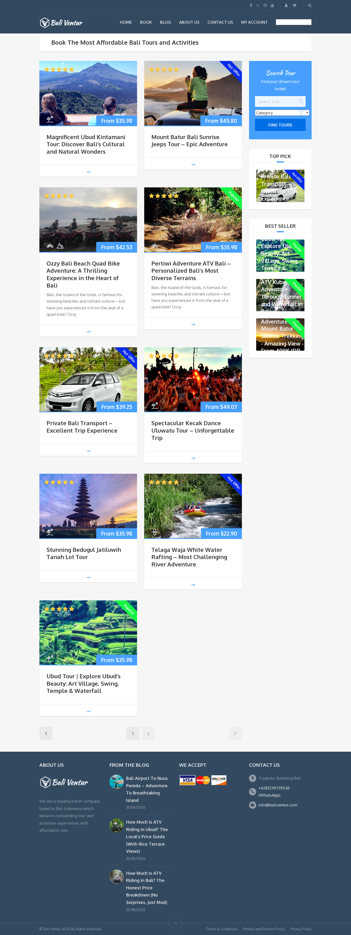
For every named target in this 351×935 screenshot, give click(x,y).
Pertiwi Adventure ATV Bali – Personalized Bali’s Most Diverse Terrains (191, 271)
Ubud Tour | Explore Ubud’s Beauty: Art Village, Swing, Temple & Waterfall (84, 683)
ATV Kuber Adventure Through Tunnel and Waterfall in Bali (282, 296)
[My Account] (287, 5)
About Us (189, 22)
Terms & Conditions (221, 929)
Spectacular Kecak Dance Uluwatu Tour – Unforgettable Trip (192, 430)
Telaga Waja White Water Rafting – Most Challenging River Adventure (189, 557)
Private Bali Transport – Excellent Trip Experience (82, 426)
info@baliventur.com (278, 804)
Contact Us (220, 22)
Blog (165, 22)
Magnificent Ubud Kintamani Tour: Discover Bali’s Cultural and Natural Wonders (86, 144)
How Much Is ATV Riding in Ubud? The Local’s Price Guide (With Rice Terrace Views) (147, 836)
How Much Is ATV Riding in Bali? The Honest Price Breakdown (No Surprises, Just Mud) (146, 887)
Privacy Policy (301, 929)
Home (126, 22)
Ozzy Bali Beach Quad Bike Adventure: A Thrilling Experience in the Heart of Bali (83, 274)
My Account (254, 22)
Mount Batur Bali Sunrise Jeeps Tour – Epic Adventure (189, 140)
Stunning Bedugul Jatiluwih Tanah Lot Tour (84, 553)
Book (146, 22)
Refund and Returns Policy (264, 929)
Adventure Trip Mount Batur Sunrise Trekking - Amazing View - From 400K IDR (282, 336)
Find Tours (280, 124)
